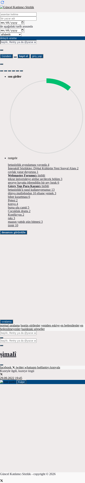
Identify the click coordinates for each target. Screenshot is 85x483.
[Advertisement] (42, 277)
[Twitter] (1, 481)
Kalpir (21, 382)
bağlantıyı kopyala (48, 367)
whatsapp (31, 367)
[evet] (1, 337)
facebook (6, 367)
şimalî (8, 354)
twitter (20, 367)
